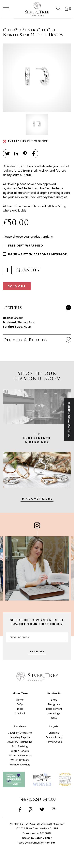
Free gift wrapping (25, 246)
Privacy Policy (54, 737)
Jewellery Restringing (20, 742)
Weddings (54, 713)
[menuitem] (58, 8)
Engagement (54, 708)
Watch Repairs (20, 751)
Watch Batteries (20, 760)
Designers (54, 704)
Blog (20, 708)
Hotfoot (50, 842)
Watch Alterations (20, 755)
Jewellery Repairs (20, 737)
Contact (20, 713)
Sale (54, 718)
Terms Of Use (54, 742)
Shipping (54, 732)
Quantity (28, 270)
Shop (54, 699)
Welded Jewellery (20, 764)
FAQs (20, 704)
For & (37, 438)
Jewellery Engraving (20, 732)
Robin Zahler (43, 838)
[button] (6, 9)
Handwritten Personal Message (37, 254)
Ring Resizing (20, 746)
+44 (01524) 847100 (37, 799)
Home (19, 699)
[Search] (58, 8)
